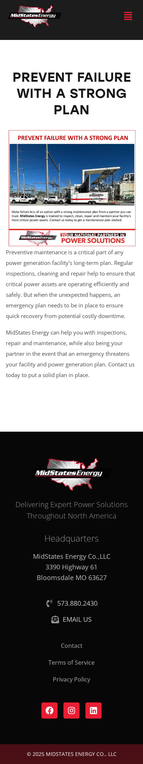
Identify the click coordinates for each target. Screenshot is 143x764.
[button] (128, 16)
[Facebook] (49, 710)
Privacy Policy (71, 679)
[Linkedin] (93, 710)
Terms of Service (71, 662)
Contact (71, 646)
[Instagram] (71, 710)
